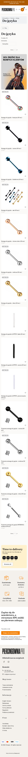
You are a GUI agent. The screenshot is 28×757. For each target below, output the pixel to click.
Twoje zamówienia (7, 685)
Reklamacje (5, 703)
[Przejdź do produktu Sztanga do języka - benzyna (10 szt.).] (14, 103)
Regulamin (5, 710)
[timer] (14, 556)
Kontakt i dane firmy (8, 726)
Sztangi (17, 18)
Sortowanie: (4, 40)
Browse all (7, 564)
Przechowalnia (6, 689)
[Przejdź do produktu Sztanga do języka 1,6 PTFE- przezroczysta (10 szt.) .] (14, 381)
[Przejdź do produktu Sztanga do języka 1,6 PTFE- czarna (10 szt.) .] (14, 351)
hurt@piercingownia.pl (9, 674)
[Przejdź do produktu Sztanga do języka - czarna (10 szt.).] (14, 134)
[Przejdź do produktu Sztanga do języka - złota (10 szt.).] (14, 289)
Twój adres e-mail (5, 629)
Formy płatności (6, 707)
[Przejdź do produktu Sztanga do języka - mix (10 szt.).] (14, 196)
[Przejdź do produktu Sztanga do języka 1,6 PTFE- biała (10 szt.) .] (14, 320)
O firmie (4, 730)
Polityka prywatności (8, 712)
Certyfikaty (5, 723)
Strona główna (5, 18)
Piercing (12, 18)
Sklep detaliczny (7, 728)
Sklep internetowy (12, 753)
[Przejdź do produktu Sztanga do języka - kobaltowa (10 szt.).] (14, 165)
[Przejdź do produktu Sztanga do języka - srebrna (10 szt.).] (14, 258)
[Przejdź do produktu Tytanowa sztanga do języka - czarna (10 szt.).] (14, 414)
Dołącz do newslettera (10, 633)
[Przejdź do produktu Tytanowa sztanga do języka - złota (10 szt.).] (14, 479)
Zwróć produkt (6, 705)
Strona (12, 49)
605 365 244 (7, 670)
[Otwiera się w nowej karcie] (4, 661)
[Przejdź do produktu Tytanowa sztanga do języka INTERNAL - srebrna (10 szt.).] (14, 510)
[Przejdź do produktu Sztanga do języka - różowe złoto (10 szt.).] (14, 227)
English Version (6, 701)
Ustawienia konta (7, 687)
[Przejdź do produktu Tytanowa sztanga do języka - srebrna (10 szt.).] (14, 447)
